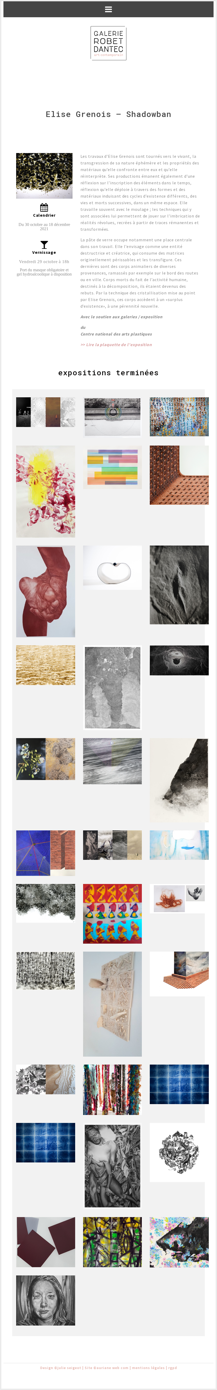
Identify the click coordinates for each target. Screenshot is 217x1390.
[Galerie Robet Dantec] (108, 43)
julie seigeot (69, 1367)
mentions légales (148, 1367)
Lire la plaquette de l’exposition (119, 344)
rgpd (172, 1367)
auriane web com (113, 1367)
